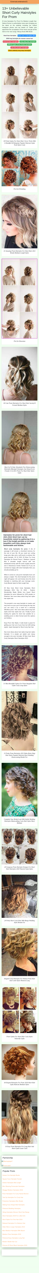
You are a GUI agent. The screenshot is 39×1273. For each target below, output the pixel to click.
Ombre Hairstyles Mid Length (11, 1182)
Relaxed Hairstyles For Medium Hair (13, 1223)
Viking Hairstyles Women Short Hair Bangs (15, 1212)
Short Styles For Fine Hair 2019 (12, 1219)
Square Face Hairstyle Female (12, 1179)
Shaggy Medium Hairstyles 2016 (12, 1190)
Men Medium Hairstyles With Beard (13, 1230)
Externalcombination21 (19, 2)
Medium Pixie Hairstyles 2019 (11, 1234)
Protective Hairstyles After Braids (12, 1201)
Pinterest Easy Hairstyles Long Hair (13, 1238)
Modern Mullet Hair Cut (9, 1241)
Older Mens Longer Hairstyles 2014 (13, 1227)
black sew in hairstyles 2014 (26, 35)
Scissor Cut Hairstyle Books (11, 1175)
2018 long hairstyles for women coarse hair (19, 38)
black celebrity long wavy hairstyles (19, 50)
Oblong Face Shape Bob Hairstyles (13, 1205)
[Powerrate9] (6, 1165)
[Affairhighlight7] (7, 1161)
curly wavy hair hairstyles (28, 41)
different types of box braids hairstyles (19, 44)
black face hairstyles (10, 35)
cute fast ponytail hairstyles (19, 47)
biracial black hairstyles (10, 41)
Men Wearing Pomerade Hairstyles (13, 1186)
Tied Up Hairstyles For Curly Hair (12, 1197)
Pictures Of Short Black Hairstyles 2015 (14, 1245)
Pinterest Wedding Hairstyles (11, 1208)
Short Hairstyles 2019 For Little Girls (13, 1216)
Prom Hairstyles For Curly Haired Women (15, 1193)
